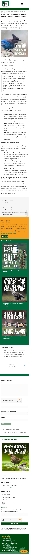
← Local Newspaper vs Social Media (10, 429)
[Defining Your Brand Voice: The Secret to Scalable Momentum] (14, 292)
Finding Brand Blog (8, 207)
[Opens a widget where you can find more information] (24, 551)
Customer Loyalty (13, 212)
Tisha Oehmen (8, 205)
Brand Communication (8, 211)
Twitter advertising (6, 500)
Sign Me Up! (14, 523)
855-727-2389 (13, 544)
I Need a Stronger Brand (15, 11)
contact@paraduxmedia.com (12, 547)
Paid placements (6, 504)
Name (3, 405)
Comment (4, 383)
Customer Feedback (6, 212)
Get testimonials (6, 494)
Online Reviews (24, 212)
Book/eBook (5, 501)
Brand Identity (22, 11)
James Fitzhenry (12, 366)
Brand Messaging (4, 12)
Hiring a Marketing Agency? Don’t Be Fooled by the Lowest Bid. (14, 479)
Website (3, 417)
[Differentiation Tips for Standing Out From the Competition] (14, 259)
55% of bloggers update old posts (10, 485)
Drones (3, 503)
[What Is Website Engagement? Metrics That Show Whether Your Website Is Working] (15, 457)
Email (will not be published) (9, 411)
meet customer (16, 59)
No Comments (10, 214)
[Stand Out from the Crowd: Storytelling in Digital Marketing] (14, 326)
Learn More (5, 236)
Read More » (6, 359)
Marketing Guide (7, 11)
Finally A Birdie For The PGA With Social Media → (16, 432)
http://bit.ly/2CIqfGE (11, 488)
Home (2, 11)
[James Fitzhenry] (5, 365)
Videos (3, 502)
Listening (19, 212)
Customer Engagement (18, 211)
